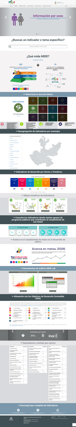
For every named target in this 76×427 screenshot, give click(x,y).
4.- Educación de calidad (17, 310)
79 (55, 64)
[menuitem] (50, 152)
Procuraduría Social (13, 358)
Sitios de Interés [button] (47, 6)
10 (43, 361)
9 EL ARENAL (11, 155)
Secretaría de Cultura (13, 365)
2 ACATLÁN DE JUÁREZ (13, 140)
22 (23, 356)
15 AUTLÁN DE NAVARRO (13, 168)
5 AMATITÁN (11, 146)
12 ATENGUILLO (12, 161)
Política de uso (59, 416)
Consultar (18, 108)
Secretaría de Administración (14, 360)
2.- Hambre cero (35, 308)
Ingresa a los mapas (15, 210)
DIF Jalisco (51, 371)
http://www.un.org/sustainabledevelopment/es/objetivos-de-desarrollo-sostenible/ (28, 305)
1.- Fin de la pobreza (16, 308)
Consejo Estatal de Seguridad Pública (55, 367)
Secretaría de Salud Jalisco (33, 359)
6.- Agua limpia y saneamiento (57, 310)
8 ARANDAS (11, 153)
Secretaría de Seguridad (33, 361)
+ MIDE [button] (16, 6)
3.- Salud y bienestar (55, 308)
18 (43, 353)
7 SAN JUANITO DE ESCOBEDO (14, 151)
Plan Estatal (30, 6)
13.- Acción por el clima (17, 317)
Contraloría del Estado (13, 348)
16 (23, 375)
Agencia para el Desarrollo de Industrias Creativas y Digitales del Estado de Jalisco (54, 355)
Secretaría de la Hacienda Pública (34, 351)
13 (23, 381)
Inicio (11, 6)
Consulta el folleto (38, 60)
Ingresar (64, 416)
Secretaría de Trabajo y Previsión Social (35, 363)
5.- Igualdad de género (36, 310)
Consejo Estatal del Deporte (53, 369)
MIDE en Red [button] (22, 6)
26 (43, 359)
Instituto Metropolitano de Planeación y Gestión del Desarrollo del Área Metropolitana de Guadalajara (55, 382)
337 (20, 64)
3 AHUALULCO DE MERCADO (14, 142)
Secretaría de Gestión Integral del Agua (16, 373)
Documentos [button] (38, 6)
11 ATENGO (11, 159)
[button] (5, 22)
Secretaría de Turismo (32, 365)
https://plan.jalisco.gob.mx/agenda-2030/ (16, 325)
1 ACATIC (10, 138)
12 (23, 362)
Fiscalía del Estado (13, 356)
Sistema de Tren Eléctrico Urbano (54, 396)
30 (62, 373)
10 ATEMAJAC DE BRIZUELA (14, 157)
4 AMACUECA (11, 144)
